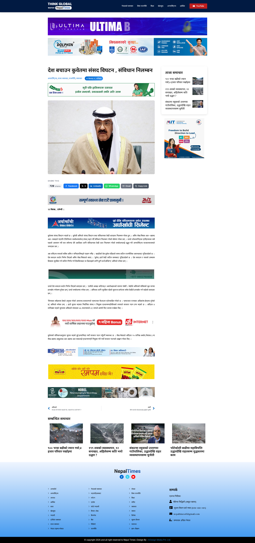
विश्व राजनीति (142, 6)
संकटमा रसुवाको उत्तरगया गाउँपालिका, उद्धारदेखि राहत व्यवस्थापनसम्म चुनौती (177, 105)
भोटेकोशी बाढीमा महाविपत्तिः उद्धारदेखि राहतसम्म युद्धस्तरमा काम (187, 451)
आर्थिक (182, 6)
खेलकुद (160, 6)
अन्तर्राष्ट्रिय (171, 6)
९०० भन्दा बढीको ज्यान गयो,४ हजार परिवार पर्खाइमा (177, 80)
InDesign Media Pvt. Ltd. (159, 540)
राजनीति (72, 78)
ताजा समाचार (63, 78)
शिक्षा (152, 6)
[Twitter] (127, 477)
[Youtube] (133, 477)
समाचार (79, 78)
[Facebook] (122, 477)
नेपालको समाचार (127, 6)
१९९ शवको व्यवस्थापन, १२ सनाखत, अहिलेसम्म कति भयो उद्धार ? (177, 92)
